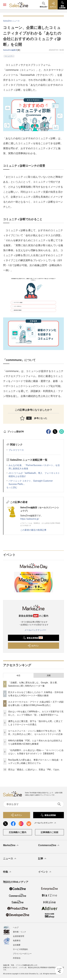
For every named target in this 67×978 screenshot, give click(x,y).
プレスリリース (16, 449)
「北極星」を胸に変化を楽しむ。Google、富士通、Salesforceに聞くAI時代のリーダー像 (33, 684)
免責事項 (16, 940)
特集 (5, 871)
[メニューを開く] (4, 4)
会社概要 (16, 944)
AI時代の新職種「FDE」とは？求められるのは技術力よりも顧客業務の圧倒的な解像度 (35, 742)
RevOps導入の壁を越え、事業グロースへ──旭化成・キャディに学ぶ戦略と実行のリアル (35, 761)
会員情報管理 (18, 936)
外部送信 (16, 957)
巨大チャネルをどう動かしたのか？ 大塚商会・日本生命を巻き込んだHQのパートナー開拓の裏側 (35, 694)
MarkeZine (9, 845)
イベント (43, 871)
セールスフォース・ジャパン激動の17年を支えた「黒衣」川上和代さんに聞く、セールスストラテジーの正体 (35, 732)
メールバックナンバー (35, 629)
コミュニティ (9, 56)
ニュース (8, 858)
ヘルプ (16, 927)
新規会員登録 (34, 637)
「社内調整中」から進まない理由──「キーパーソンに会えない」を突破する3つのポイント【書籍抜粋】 (36, 752)
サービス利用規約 (20, 949)
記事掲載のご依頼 (49, 832)
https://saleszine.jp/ (29, 518)
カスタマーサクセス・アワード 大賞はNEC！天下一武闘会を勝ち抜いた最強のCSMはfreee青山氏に (35, 703)
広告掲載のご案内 (17, 832)
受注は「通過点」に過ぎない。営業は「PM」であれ (33, 769)
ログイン (35, 645)
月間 (48, 675)
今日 (18, 675)
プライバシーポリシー (22, 953)
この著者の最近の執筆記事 (33, 529)
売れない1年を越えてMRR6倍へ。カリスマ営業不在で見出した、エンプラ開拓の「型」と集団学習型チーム (36, 713)
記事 (40, 858)
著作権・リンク (19, 931)
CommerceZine (47, 845)
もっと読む (11, 487)
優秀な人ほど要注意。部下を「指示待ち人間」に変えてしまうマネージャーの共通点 (35, 723)
